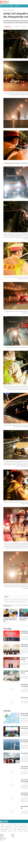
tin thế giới (16, 826)
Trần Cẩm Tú (15, 831)
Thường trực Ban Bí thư (23, 826)
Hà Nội (7, 596)
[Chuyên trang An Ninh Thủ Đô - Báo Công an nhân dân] (4, 623)
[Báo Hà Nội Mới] (22, 730)
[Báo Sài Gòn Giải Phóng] (22, 717)
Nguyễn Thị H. (22, 601)
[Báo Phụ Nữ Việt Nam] (7, 26)
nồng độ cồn (7, 599)
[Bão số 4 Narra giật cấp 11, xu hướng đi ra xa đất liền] (11, 702)
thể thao (10, 829)
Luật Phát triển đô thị (4, 829)
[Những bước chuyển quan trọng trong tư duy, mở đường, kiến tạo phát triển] (11, 649)
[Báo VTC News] (22, 699)
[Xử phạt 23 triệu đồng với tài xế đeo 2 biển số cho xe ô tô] (10, 613)
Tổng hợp (12, 836)
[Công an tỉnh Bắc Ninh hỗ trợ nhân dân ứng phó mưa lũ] (11, 757)
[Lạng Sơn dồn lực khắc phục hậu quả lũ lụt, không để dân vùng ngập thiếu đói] (11, 784)
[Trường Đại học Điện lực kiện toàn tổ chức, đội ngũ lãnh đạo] (11, 811)
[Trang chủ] (4, 2)
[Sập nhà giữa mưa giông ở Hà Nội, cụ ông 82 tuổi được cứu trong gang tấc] (11, 689)
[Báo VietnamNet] (22, 674)
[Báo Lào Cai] (22, 796)
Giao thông (11, 10)
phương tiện (12, 601)
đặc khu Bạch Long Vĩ (8, 826)
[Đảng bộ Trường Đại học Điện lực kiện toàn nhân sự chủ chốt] (11, 662)
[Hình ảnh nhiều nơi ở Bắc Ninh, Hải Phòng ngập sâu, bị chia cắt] (11, 675)
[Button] (12, 26)
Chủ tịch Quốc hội (4, 831)
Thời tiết (2, 826)
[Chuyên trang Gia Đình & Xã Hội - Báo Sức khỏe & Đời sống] (20, 621)
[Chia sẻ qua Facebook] (4, 592)
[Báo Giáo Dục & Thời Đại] (21, 661)
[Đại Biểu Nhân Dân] (22, 755)
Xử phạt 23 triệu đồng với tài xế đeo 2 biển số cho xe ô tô (10, 619)
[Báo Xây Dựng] (22, 743)
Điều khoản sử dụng (3, 837)
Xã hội (4, 10)
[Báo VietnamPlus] (22, 783)
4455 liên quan (24, 26)
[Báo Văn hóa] (22, 770)
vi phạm (17, 601)
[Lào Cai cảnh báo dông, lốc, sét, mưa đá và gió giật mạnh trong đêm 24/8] (11, 797)
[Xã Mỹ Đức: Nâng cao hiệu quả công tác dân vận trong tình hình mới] (11, 731)
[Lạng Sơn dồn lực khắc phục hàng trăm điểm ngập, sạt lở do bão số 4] (11, 771)
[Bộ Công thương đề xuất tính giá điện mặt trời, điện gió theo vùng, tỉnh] (11, 744)
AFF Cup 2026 (20, 831)
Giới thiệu (1, 836)
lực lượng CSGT (13, 599)
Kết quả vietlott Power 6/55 (22, 829)
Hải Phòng (9, 831)
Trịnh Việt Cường (20, 599)
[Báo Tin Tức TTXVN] (22, 648)
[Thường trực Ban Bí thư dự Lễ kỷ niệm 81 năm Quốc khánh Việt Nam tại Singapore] (11, 636)
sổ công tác (7, 601)
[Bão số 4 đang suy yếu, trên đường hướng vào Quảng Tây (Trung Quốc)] (11, 718)
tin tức (15, 829)
